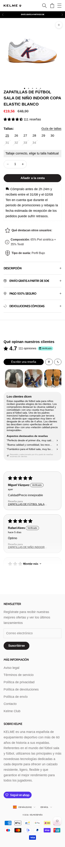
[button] (14, 119)
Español (44, 807)
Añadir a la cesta (33, 178)
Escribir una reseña (23, 361)
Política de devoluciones (21, 689)
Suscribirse (16, 645)
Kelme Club (12, 711)
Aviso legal (11, 668)
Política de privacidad (19, 682)
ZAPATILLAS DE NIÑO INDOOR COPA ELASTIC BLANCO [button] (26, 547)
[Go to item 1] (14, 378)
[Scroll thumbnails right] (57, 378)
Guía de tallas (51, 128)
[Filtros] (49, 362)
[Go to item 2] (34, 378)
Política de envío (16, 697)
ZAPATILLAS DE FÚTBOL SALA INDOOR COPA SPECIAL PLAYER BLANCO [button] (27, 504)
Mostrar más (30, 563)
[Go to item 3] (53, 378)
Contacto (10, 704)
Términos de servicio (19, 675)
